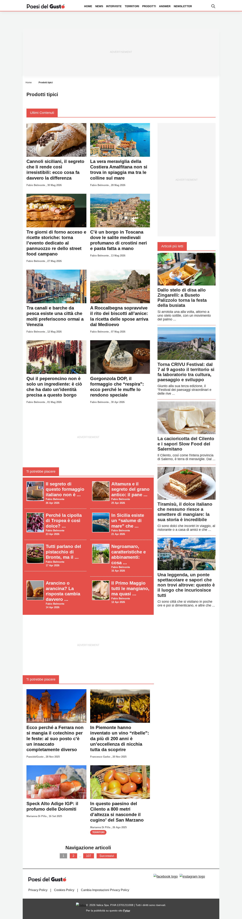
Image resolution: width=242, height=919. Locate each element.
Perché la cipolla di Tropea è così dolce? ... (64, 521)
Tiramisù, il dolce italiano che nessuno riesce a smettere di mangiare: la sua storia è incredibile (184, 512)
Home (88, 6)
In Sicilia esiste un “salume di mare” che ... (127, 521)
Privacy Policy (37, 890)
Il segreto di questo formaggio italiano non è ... (65, 489)
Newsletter (183, 6)
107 (88, 855)
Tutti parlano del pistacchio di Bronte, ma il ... (63, 552)
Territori (132, 6)
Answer (165, 6)
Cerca (212, 20)
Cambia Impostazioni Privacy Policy (105, 890)
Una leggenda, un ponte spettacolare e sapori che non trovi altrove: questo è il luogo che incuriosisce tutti (186, 585)
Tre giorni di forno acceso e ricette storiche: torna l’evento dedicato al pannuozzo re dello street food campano (56, 243)
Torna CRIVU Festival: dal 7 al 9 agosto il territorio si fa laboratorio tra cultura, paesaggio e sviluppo (185, 372)
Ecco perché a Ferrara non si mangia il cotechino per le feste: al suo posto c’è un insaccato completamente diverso (55, 738)
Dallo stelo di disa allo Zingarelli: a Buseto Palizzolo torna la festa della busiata (182, 297)
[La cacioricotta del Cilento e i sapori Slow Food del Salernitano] (186, 418)
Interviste (114, 6)
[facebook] (166, 876)
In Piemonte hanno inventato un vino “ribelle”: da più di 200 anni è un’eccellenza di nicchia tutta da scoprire (119, 738)
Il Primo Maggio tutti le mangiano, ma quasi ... (130, 588)
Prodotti (149, 6)
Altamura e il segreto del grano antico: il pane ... (130, 489)
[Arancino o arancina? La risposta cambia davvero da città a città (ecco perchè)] (35, 590)
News (99, 6)
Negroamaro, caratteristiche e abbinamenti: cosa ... (128, 554)
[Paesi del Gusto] (46, 6)
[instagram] (192, 876)
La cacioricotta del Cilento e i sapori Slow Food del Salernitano (185, 443)
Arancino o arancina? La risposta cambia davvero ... (63, 591)
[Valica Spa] (81, 905)
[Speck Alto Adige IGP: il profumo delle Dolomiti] (56, 782)
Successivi (106, 855)
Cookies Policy (64, 890)
